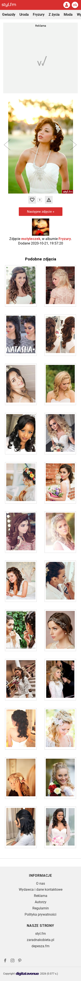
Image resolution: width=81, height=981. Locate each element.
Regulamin (40, 908)
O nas (40, 883)
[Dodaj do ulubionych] (32, 200)
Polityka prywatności (40, 914)
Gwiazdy (8, 14)
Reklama (40, 896)
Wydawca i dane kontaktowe (40, 889)
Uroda (24, 14)
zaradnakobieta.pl (40, 940)
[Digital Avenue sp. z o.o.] (27, 974)
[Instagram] (12, 961)
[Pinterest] (20, 961)
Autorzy (40, 902)
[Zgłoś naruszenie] (49, 200)
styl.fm (40, 934)
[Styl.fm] (11, 5)
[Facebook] (5, 961)
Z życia (54, 14)
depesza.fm (40, 946)
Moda (68, 14)
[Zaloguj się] (66, 5)
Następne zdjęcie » (40, 212)
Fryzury (38, 14)
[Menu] (75, 5)
